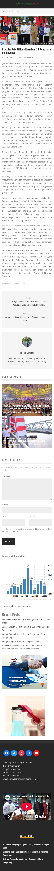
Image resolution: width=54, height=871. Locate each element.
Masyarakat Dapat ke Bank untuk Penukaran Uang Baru (25, 317)
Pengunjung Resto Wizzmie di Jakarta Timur (21, 641)
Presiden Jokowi (18, 284)
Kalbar (6, 284)
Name (5, 504)
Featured (20, 57)
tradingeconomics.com (19, 606)
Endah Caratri (8, 57)
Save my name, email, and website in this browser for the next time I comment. (26, 530)
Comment (6, 476)
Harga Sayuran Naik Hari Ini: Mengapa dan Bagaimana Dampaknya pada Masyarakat (29, 301)
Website (32, 517)
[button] (27, 715)
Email (5, 517)
